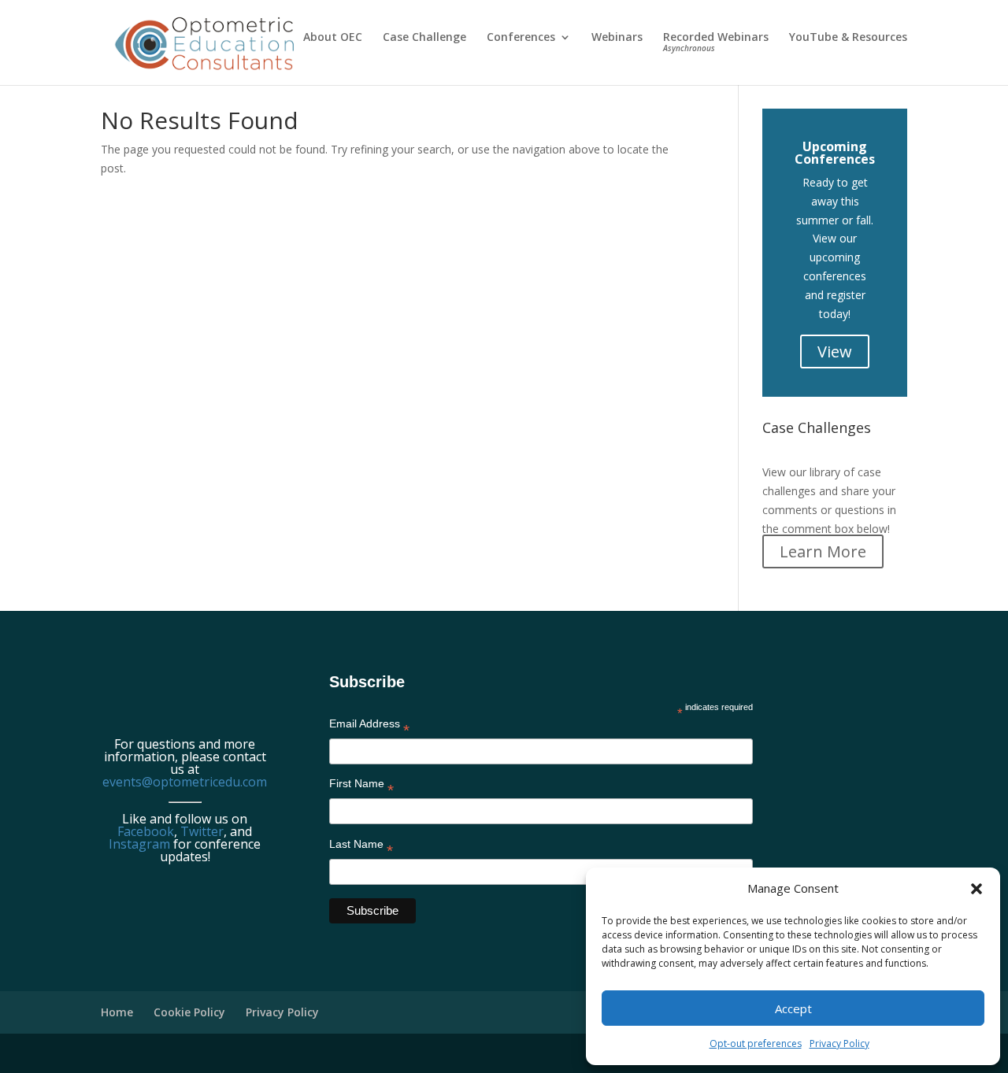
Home (117, 1012)
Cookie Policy (189, 1012)
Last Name (361, 847)
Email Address (369, 726)
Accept (793, 1008)
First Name (361, 786)
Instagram (139, 844)
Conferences (521, 37)
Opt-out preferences (756, 1043)
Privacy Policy (839, 1043)
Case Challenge (424, 37)
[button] (976, 889)
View (834, 351)
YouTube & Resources (848, 37)
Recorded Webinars (716, 42)
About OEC (332, 37)
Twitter (202, 831)
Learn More (823, 551)
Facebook (145, 831)
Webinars (617, 37)
